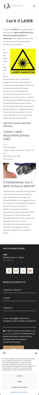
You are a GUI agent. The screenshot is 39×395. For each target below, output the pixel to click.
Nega (20, 381)
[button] (36, 353)
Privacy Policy (23, 392)
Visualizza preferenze (19, 387)
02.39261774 (8, 260)
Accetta (19, 376)
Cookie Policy (15, 392)
